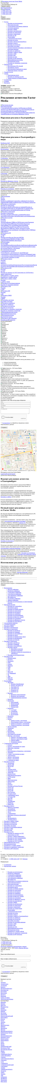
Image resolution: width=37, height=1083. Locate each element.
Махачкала (4, 1028)
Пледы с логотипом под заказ (14, 252)
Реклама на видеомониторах (26, 216)
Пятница (6, 239)
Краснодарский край (7, 1016)
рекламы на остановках (28, 553)
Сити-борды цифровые (14, 876)
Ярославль (4, 1081)
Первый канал (5, 237)
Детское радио (23, 222)
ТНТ (13, 239)
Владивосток (4, 990)
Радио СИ (16, 227)
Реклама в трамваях (18, 214)
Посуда (8, 254)
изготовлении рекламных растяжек (15, 521)
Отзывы (6, 81)
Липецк (3, 1022)
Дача (5, 223)
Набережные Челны (6, 1032)
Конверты (32, 245)
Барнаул (3, 987)
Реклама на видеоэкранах (15, 23)
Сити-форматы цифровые (15, 878)
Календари (20, 245)
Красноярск (4, 1017)
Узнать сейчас (5, 92)
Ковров (3, 1011)
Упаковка (29, 254)
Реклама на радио (13, 40)
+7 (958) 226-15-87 (6, 14)
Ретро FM (8, 228)
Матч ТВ (20, 239)
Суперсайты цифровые (20, 201)
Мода (14, 266)
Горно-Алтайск (5, 997)
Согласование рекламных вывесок (18, 26)
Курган (3, 1019)
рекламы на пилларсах (7, 541)
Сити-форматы (9, 109)
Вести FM (16, 222)
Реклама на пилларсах (14, 891)
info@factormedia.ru (6, 7)
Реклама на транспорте (14, 32)
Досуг (23, 265)
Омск (2, 1042)
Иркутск (3, 1005)
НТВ (21, 237)
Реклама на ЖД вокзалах (15, 58)
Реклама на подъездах (14, 44)
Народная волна (20, 225)
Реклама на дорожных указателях (17, 63)
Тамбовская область (6, 1069)
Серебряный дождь (16, 230)
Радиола (10, 227)
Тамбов (3, 1068)
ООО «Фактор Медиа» (21, 948)
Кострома (3, 1013)
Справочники (29, 265)
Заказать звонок (5, 6)
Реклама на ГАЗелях (24, 210)
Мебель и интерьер (3, 264)
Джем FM (10, 223)
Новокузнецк (5, 1039)
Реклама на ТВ (12, 35)
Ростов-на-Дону (5, 1048)
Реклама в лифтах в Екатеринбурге (18, 916)
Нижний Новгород (6, 1036)
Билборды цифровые (7, 201)
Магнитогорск (5, 1025)
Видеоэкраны (5, 149)
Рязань (2, 1051)
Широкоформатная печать (15, 60)
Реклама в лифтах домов (15, 52)
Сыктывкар (4, 1066)
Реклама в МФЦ (12, 29)
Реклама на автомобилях (11, 210)
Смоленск (4, 1060)
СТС (16, 239)
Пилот (6, 227)
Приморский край (6, 1046)
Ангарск (3, 982)
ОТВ (10, 239)
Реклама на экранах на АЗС (16, 76)
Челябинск (4, 1078)
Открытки (8, 246)
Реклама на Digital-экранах (15, 888)
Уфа (2, 1075)
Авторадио (4, 222)
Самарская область (6, 1054)
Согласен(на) (6, 423)
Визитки (9, 245)
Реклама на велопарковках (15, 895)
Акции (6, 73)
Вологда (3, 994)
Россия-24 (17, 237)
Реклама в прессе (13, 43)
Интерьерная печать (13, 61)
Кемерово (3, 1010)
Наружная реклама (13, 25)
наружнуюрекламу (22, 572)
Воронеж (3, 996)
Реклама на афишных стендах (9, 181)
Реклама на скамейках (13, 111)
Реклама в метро (13, 216)
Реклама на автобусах (7, 207)
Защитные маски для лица (15, 70)
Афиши (13, 246)
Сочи (2, 1061)
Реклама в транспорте (14, 34)
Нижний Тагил (5, 1037)
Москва (3, 1029)
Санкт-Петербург (6, 1055)
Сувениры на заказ (13, 257)
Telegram (24, 859)
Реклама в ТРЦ (12, 54)
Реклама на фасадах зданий (16, 896)
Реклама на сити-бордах (15, 901)
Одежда (3, 252)
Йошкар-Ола (4, 1007)
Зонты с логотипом (26, 256)
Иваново (3, 1002)
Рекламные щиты (13, 887)
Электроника (17, 256)
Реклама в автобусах (7, 214)
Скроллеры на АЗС (22, 272)
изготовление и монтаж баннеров (10, 548)
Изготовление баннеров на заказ (17, 69)
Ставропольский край (7, 1064)
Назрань (3, 1034)
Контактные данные (10, 866)
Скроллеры (4, 173)
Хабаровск (4, 1077)
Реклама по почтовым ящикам (16, 922)
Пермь (2, 1045)
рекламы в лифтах (6, 497)
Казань (3, 1008)
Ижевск (3, 1003)
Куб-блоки (19, 246)
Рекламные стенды (13, 67)
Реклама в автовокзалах (15, 31)
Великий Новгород (6, 988)
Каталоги (14, 245)
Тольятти (3, 1071)
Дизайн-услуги (8, 72)
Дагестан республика (7, 999)
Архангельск (4, 984)
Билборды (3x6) (5, 143)
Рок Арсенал (20, 228)
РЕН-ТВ (13, 240)
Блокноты (26, 245)
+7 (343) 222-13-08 (6, 12)
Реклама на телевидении (15, 908)
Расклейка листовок (13, 46)
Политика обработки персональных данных (14, 946)
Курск (2, 1020)
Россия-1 (11, 237)
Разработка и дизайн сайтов (16, 931)
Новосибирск (5, 1040)
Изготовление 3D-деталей (15, 66)
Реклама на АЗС (12, 57)
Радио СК (14, 228)
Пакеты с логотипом (14, 248)
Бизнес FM (10, 222)
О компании (7, 79)
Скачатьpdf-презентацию (8, 474)
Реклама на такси (14, 208)
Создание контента (13, 28)
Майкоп (3, 1026)
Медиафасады (11, 202)
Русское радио (7, 230)
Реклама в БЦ (12, 55)
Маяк (6, 225)
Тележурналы (18, 265)
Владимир (4, 991)
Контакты (7, 82)
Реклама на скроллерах (21, 109)
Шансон (24, 230)
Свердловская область (14, 882)
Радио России (23, 227)
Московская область (6, 1031)
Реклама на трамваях (19, 207)
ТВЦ (10, 240)
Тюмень (3, 1074)
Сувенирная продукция (14, 38)
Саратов (3, 1057)
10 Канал (19, 240)
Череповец (4, 1080)
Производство (8, 64)
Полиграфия (11, 37)
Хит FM (29, 230)
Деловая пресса (29, 266)
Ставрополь (4, 1063)
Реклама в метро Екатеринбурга (17, 41)
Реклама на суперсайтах (15, 885)
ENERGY (5, 231)
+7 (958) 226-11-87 (6, 11)
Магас (2, 1023)
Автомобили (10, 265)
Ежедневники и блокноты (18, 254)
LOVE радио (11, 225)
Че (8, 240)
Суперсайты (4, 108)
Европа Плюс (17, 223)
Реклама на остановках (11, 114)
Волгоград (4, 993)
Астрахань (4, 985)
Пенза (2, 1043)
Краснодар (4, 1014)
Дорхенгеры (25, 246)
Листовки (3, 245)
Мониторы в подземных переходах (25, 202)
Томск (2, 1072)
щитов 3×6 (22, 522)
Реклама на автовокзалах (15, 904)
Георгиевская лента (13, 75)
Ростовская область (6, 1049)
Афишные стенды (23, 114)
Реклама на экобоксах (14, 50)
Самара (3, 1052)
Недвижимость (20, 266)
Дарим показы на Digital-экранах (17, 78)
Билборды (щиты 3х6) (14, 108)
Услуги (3, 17)
